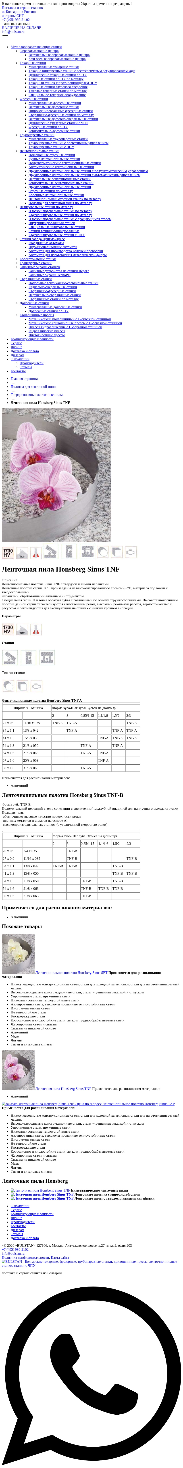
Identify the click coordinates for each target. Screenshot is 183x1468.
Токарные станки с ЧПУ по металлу (56, 79)
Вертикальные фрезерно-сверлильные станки (63, 119)
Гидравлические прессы (47, 331)
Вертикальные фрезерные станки (54, 107)
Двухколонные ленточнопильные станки (60, 187)
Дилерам (17, 355)
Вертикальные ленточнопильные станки (60, 179)
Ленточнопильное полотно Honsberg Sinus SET (71, 973)
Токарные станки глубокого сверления (58, 87)
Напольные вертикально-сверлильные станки (63, 283)
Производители (32, 363)
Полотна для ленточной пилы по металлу (60, 203)
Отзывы (26, 367)
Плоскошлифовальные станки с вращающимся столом (70, 219)
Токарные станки (33, 63)
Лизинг (16, 347)
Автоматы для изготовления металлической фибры (68, 255)
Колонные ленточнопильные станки (56, 195)
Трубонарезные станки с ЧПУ (51, 147)
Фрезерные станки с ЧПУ (48, 127)
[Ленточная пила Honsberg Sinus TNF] (18, 1089)
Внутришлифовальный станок (52, 223)
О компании (20, 359)
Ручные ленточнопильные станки (54, 159)
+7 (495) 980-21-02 (16, 20)
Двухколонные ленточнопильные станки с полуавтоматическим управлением (88, 171)
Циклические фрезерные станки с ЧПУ (58, 123)
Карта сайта (60, 1257)
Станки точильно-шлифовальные (54, 231)
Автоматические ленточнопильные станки (61, 167)
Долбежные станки (34, 303)
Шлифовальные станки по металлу (46, 207)
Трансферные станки (36, 263)
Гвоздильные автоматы (46, 243)
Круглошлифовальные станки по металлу (60, 215)
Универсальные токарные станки (54, 67)
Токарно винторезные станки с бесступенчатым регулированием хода (82, 71)
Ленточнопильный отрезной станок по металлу (65, 199)
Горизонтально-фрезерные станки (54, 131)
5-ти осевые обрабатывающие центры (57, 59)
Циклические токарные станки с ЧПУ (58, 75)
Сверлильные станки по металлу (54, 299)
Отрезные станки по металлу (51, 191)
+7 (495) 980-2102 (15, 1249)
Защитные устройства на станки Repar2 (59, 271)
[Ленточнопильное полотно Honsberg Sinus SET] (18, 973)
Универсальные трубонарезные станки (58, 139)
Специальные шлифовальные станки (57, 227)
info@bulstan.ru (13, 32)
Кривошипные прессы (37, 315)
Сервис (16, 343)
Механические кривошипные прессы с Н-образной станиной (75, 323)
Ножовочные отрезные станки (52, 155)
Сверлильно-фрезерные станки (52, 291)
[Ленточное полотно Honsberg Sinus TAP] (52, 1104)
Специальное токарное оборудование (57, 95)
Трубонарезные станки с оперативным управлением (68, 143)
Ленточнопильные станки (39, 151)
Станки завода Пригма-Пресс (42, 239)
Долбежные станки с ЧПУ (49, 311)
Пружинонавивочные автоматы (53, 247)
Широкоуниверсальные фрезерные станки (61, 111)
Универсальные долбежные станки (55, 307)
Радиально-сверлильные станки (53, 287)
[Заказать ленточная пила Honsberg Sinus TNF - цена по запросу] (56, 540)
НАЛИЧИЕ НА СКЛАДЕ (21, 28)
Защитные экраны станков (40, 267)
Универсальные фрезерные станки (55, 103)
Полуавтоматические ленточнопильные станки (65, 163)
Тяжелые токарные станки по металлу (58, 91)
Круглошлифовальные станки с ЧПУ (57, 235)
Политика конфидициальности (25, 1257)
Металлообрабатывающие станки (36, 47)
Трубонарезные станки (37, 135)
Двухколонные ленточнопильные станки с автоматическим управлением (84, 175)
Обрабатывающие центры (39, 51)
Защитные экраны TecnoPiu (50, 275)
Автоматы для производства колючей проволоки (66, 251)
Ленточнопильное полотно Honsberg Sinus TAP (138, 1104)
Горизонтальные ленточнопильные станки (61, 183)
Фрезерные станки (34, 99)
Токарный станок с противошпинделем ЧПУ (63, 83)
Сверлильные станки (36, 279)
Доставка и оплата (25, 351)
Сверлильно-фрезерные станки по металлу (61, 115)
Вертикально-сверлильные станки (55, 295)
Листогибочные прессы (47, 335)
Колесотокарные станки (38, 259)
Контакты (18, 371)
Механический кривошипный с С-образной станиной (70, 319)
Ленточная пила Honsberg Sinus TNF (63, 1089)
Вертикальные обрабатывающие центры (59, 55)
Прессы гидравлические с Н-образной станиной (65, 327)
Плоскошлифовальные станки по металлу (60, 211)
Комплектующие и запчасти (32, 339)
